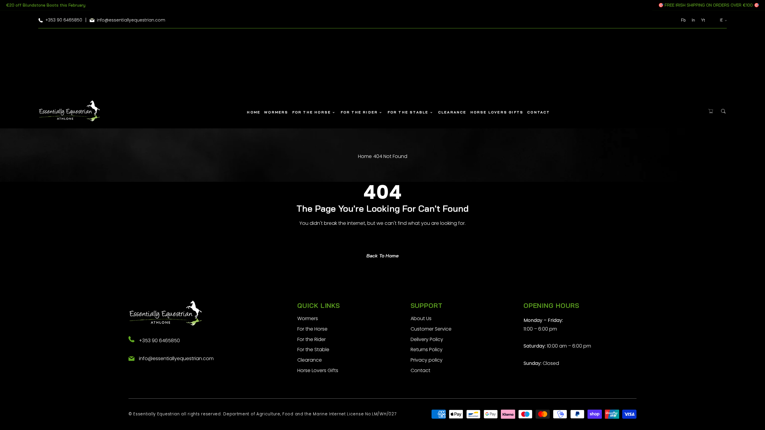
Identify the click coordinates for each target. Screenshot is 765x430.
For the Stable (313, 349)
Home (365, 156)
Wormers (307, 318)
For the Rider (311, 339)
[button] (710, 111)
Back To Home (382, 256)
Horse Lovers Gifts (317, 370)
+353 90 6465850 (159, 340)
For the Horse (312, 328)
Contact (420, 370)
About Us (421, 318)
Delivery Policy (427, 339)
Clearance (309, 360)
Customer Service (431, 328)
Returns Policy (427, 349)
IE (721, 20)
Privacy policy (427, 360)
